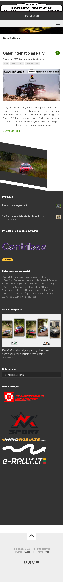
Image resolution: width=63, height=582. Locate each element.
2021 (6, 63)
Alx (47, 552)
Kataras (20, 63)
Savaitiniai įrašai (32, 63)
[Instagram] (34, 16)
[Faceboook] (26, 16)
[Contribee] (30, 16)
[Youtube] (37, 16)
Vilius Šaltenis (37, 59)
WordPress (30, 552)
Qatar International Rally (23, 53)
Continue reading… (12, 131)
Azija (13, 63)
